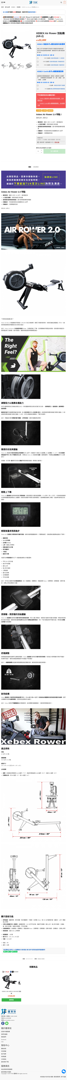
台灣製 (44, 110)
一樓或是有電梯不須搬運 (59, 85)
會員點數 (3, 1056)
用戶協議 (63, 1076)
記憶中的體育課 (5, 1031)
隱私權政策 (57, 1076)
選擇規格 (11, 999)
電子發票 (3, 1054)
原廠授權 (50, 110)
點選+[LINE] (37, 19)
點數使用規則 (32, 12)
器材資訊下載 (5, 1061)
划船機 (18, 7)
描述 (29, 167)
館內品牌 (7, 7)
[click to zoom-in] (16, 45)
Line (2, 1041)
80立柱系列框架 (29, 21)
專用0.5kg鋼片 (49, 17)
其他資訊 (36, 167)
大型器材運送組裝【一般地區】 (57, 58)
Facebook (3, 1039)
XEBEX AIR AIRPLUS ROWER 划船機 (11, 992)
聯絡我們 (3, 1037)
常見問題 (3, 1051)
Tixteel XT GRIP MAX (32, 17)
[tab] (29, 165)
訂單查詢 (3, 1059)
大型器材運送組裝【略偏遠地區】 (57, 61)
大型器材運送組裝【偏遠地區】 (57, 65)
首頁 (2, 7)
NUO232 (6, 19)
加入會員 (5, 12)
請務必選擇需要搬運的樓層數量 (57, 88)
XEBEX (13, 7)
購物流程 (3, 1048)
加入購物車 (54, 151)
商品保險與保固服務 (6, 1069)
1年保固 (39, 110)
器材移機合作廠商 (6, 1072)
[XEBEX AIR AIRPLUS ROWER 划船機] (11, 980)
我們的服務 (4, 1034)
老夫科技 (47, 1076)
